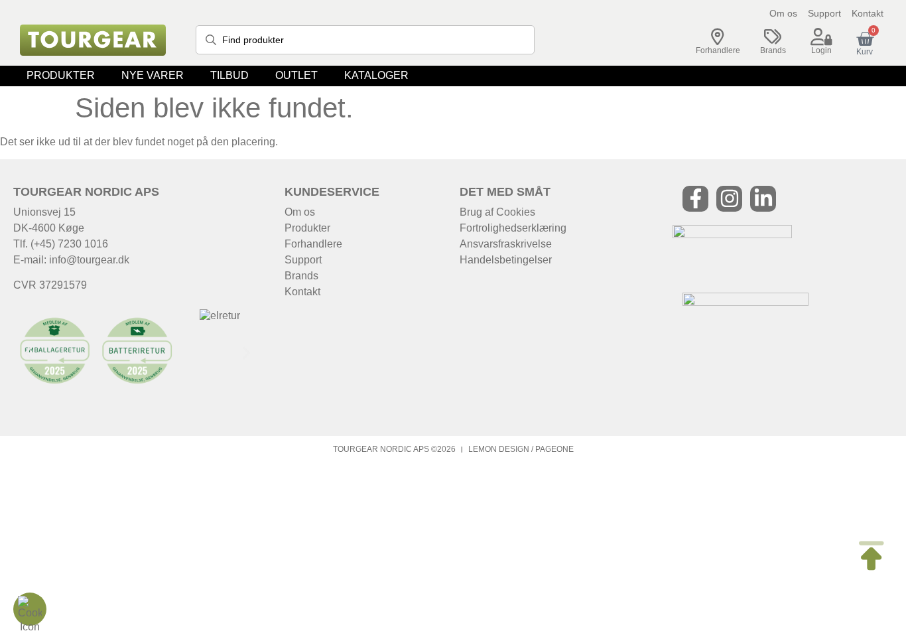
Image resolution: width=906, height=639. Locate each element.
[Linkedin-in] (763, 199)
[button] (60, 76)
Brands (773, 50)
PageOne (554, 449)
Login (821, 50)
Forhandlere (718, 50)
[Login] (821, 37)
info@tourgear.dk (89, 259)
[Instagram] (729, 199)
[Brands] (772, 37)
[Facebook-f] (695, 199)
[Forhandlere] (717, 37)
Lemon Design (498, 449)
